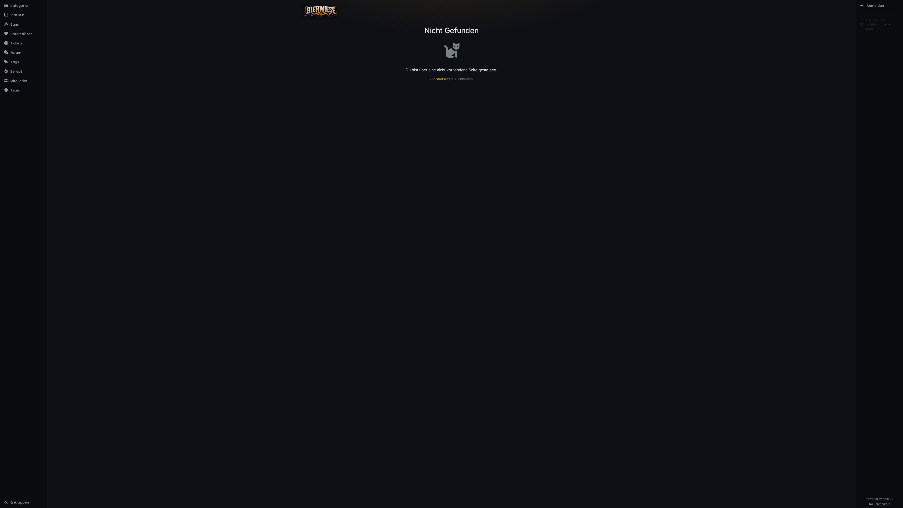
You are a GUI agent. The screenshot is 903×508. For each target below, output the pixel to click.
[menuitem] (879, 5)
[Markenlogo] (320, 11)
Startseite (443, 79)
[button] (23, 502)
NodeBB (888, 498)
